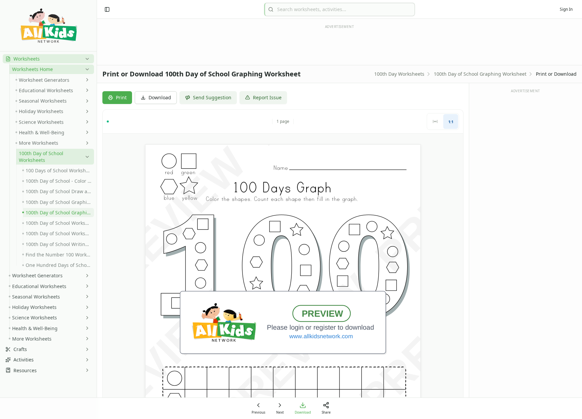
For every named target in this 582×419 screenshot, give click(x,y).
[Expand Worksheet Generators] (85, 79)
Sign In (566, 9)
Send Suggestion (212, 97)
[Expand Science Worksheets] (85, 122)
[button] (48, 58)
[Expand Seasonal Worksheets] (85, 101)
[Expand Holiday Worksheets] (85, 111)
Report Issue (267, 97)
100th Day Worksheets (399, 74)
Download (160, 97)
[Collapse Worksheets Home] (85, 69)
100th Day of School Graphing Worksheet (480, 74)
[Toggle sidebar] (107, 9)
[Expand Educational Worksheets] (85, 90)
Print (121, 97)
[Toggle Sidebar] (96, 209)
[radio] (435, 121)
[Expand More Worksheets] (85, 143)
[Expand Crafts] (85, 349)
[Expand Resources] (85, 370)
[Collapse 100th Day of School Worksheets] (85, 157)
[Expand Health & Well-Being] (85, 132)
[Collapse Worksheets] (85, 59)
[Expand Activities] (85, 359)
